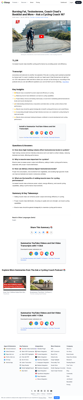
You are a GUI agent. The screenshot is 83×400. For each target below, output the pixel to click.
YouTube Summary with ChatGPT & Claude (35, 258)
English (14, 220)
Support (33, 393)
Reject (50, 397)
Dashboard (64, 2)
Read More (66, 82)
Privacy (43, 393)
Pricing (38, 2)
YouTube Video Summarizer (31, 137)
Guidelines (49, 393)
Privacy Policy (42, 397)
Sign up (78, 2)
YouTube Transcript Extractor (51, 137)
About (31, 2)
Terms (38, 393)
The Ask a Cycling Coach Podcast (39, 17)
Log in (71, 2)
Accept (57, 397)
